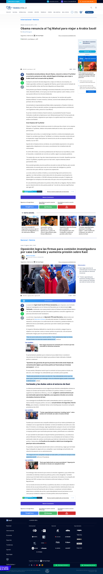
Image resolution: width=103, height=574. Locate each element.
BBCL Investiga (57, 12)
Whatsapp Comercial (62, 565)
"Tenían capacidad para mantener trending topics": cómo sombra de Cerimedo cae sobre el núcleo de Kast (57, 413)
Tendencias (43, 12)
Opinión (50, 12)
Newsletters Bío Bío (54, 1)
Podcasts (8, 12)
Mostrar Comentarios (48, 197)
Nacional (15, 12)
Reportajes (9, 554)
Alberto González (30, 255)
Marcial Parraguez (27, 32)
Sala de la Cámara (40, 319)
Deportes (37, 12)
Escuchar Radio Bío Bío (87, 1)
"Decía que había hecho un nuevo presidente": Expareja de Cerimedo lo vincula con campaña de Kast (57, 463)
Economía (30, 12)
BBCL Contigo (65, 12)
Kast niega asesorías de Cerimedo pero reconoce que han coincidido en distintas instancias (57, 345)
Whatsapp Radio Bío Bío (89, 565)
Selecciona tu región (13, 1)
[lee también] (32, 347)
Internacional (22, 12)
